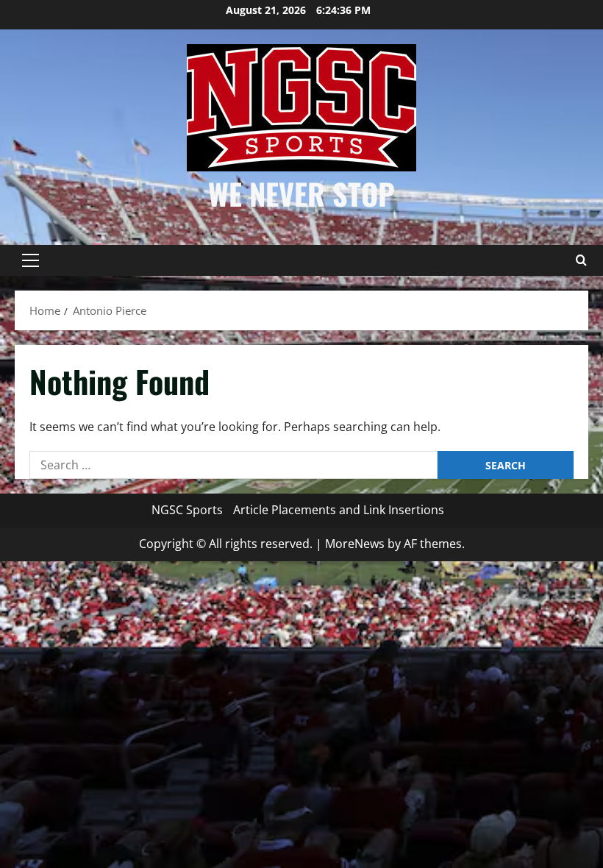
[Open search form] (581, 260)
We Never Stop (301, 193)
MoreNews (355, 544)
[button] (30, 260)
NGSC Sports (187, 510)
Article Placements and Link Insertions (338, 510)
